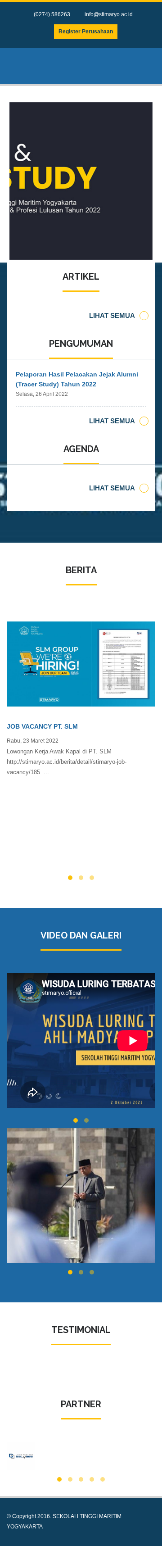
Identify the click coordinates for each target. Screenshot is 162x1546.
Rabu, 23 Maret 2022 (32, 741)
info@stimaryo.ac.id (109, 14)
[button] (70, 877)
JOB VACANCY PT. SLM (42, 726)
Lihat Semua (112, 315)
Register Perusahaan (85, 31)
